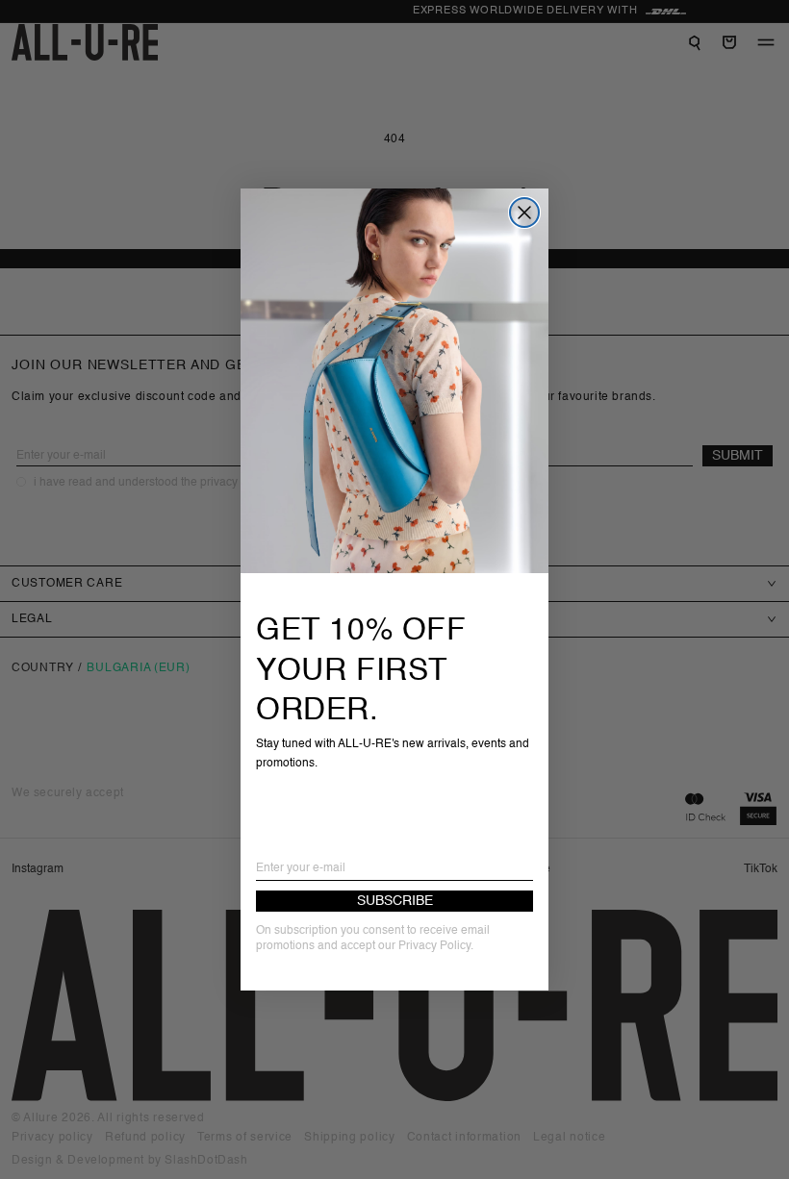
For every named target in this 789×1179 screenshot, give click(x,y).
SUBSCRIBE (395, 901)
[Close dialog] (524, 212)
